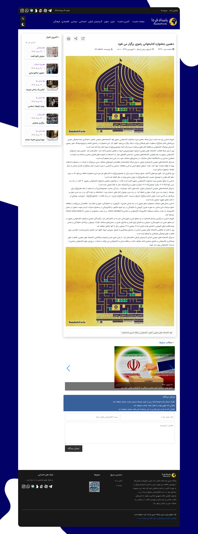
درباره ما (164, 10)
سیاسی (74, 21)
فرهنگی (56, 21)
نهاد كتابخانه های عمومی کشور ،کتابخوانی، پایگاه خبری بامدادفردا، (146, 332)
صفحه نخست (138, 21)
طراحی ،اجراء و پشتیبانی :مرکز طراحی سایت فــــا (156, 518)
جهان (106, 21)
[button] (68, 368)
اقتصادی (65, 21)
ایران (112, 21)
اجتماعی (82, 21)
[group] (120, 368)
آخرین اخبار (124, 21)
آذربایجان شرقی (95, 21)
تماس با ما (174, 10)
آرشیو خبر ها (30, 42)
